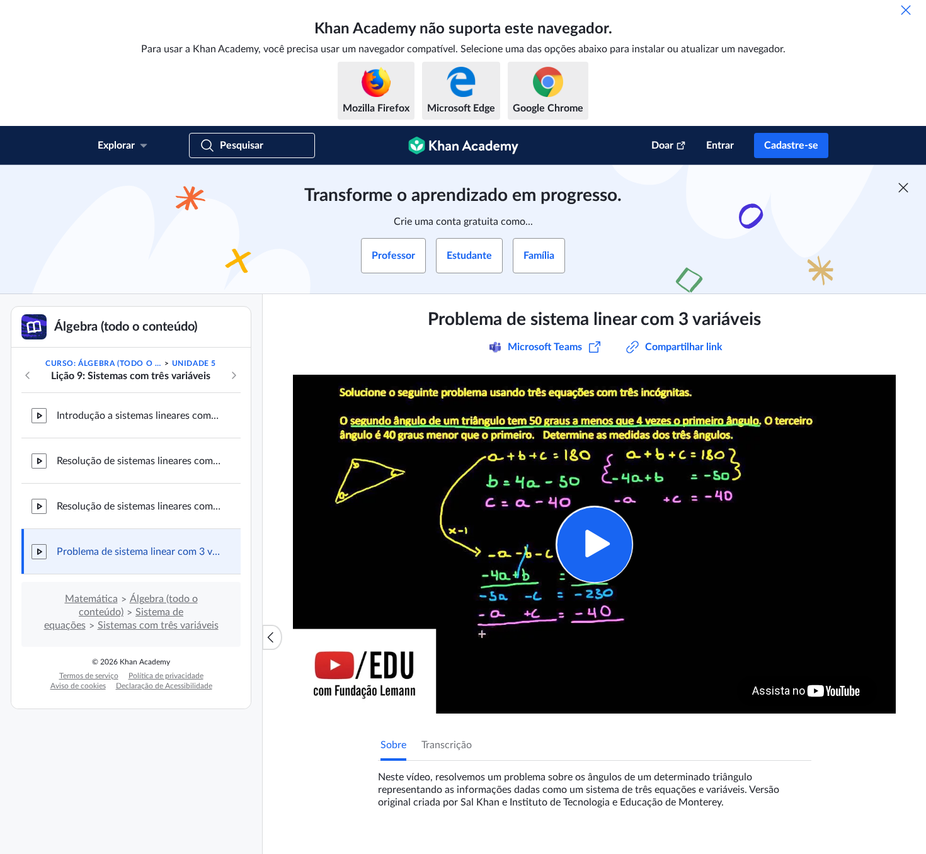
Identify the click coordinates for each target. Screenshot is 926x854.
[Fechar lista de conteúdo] (272, 637)
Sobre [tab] (393, 745)
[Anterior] (27, 375)
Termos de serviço (88, 676)
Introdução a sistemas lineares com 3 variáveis (138, 416)
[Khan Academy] (463, 145)
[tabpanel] (594, 785)
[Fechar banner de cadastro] (903, 187)
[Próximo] (233, 375)
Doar (662, 145)
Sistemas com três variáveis (158, 625)
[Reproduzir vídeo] (594, 544)
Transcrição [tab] (446, 745)
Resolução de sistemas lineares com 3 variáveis (138, 461)
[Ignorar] (906, 10)
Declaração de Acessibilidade (164, 686)
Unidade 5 (194, 363)
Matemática (91, 599)
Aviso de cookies (78, 686)
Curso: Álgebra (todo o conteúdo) (104, 363)
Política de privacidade (166, 676)
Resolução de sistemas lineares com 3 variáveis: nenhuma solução (138, 506)
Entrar (720, 145)
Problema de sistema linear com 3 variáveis (138, 552)
